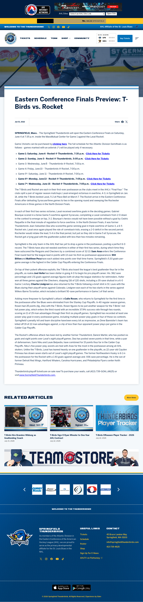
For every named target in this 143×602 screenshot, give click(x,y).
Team (54, 38)
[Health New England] (64, 489)
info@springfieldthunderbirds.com (123, 542)
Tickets (25, 38)
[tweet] (126, 122)
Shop (65, 38)
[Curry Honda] (37, 489)
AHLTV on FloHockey (90, 558)
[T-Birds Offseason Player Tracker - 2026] (117, 418)
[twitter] (49, 27)
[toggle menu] (137, 38)
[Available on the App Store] (61, 588)
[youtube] (63, 27)
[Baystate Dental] (78, 489)
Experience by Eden (93, 596)
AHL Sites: (64, 14)
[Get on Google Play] (81, 588)
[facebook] (58, 27)
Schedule (40, 38)
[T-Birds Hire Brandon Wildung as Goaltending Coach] (25, 418)
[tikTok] (68, 27)
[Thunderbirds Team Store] (71, 457)
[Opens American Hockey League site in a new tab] (37, 9)
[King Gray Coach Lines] (51, 489)
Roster (83, 544)
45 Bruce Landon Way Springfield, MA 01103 (117, 536)
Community (81, 38)
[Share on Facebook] (122, 122)
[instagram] (53, 27)
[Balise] (106, 489)
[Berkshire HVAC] (92, 489)
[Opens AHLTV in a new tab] (88, 7)
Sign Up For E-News (89, 553)
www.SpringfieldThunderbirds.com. (37, 375)
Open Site (111, 14)
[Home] (10, 38)
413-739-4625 (113, 547)
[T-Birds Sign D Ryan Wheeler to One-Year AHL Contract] (71, 418)
